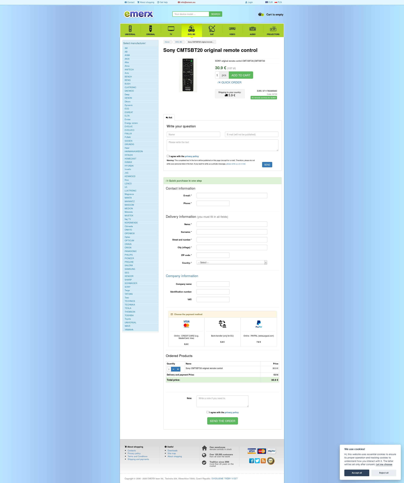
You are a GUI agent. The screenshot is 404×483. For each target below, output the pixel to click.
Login (250, 2)
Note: (189, 398)
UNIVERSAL (130, 322)
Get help (163, 2)
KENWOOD (130, 176)
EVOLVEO (129, 130)
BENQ (128, 80)
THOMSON (130, 311)
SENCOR (129, 276)
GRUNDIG (129, 144)
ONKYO (128, 229)
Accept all (357, 473)
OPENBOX (130, 233)
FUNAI (128, 137)
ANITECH (129, 69)
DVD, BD (178, 42)
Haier (127, 148)
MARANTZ (130, 201)
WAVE (128, 326)
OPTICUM (129, 240)
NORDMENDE (131, 222)
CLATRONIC (130, 87)
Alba (127, 62)
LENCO (128, 183)
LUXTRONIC (130, 190)
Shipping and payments (138, 459)
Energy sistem (131, 123)
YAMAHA (129, 329)
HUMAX (128, 162)
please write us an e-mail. (236, 163)
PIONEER (129, 258)
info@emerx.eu (187, 2)
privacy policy (192, 156)
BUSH (127, 83)
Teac (127, 297)
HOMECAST (130, 158)
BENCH (128, 76)
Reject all (383, 473)
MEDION (129, 208)
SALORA (129, 265)
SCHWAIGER (131, 283)
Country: (187, 262)
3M (126, 48)
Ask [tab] (170, 117)
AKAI (127, 59)
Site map (172, 453)
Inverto (128, 169)
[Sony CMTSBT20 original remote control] (188, 75)
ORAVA (128, 244)
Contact (130, 2)
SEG (127, 272)
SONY (128, 287)
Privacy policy (134, 453)
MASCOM (129, 205)
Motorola (129, 212)
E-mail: (188, 195)
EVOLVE (129, 126)
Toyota (128, 319)
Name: (188, 224)
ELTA (127, 115)
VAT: (190, 299)
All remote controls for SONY (264, 97)
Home (167, 42)
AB (126, 51)
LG (126, 187)
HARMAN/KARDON (134, 151)
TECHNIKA (130, 304)
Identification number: (181, 291)
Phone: (188, 203)
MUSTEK (129, 215)
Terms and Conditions (138, 456)
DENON (128, 98)
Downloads (173, 450)
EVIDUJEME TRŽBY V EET (225, 478)
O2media (129, 226)
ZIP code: (186, 255)
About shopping (146, 2)
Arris (127, 73)
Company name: (184, 283)
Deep (127, 94)
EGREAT (129, 112)
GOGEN (128, 141)
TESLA (128, 308)
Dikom (128, 101)
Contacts (132, 450)
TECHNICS (130, 301)
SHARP (128, 279)
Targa (127, 290)
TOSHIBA (129, 315)
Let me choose (384, 464)
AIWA (127, 55)
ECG (127, 108)
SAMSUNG (130, 269)
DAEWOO (129, 91)
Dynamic (129, 105)
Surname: (186, 231)
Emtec (128, 119)
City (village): (185, 247)
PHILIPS (129, 255)
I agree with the (184, 156)
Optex (127, 237)
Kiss (127, 180)
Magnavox (129, 194)
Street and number (182, 239)
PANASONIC (131, 251)
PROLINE (129, 262)
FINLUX (128, 133)
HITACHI (129, 155)
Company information (182, 275)
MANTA (128, 197)
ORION (128, 247)
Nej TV (128, 219)
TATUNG (129, 294)
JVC (126, 173)
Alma (127, 66)
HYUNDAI (129, 165)
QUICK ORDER (231, 82)
